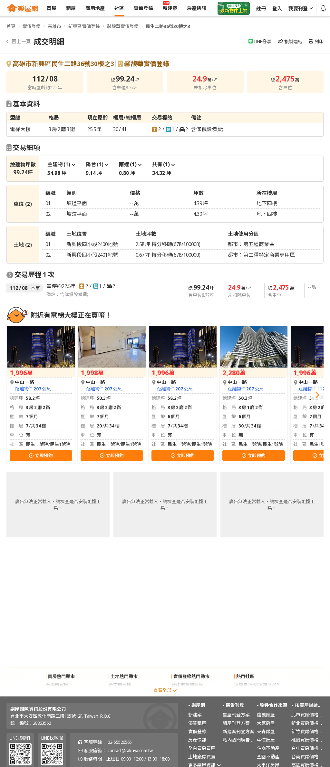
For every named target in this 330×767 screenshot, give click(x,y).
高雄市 (54, 26)
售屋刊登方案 (236, 715)
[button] (317, 395)
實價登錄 (32, 26)
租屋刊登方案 (236, 723)
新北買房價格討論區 (307, 723)
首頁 (10, 26)
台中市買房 (57, 685)
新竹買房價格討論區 (307, 731)
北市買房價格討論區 (307, 715)
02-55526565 (120, 742)
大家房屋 (266, 723)
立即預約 (44, 455)
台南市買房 (57, 693)
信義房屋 (266, 715)
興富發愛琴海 (247, 693)
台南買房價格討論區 (307, 756)
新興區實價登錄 (84, 26)
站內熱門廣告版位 (239, 740)
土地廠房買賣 (201, 756)
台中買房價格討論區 (307, 748)
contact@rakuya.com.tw (130, 750)
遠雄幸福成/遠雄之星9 (256, 685)
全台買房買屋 (201, 748)
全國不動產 (268, 756)
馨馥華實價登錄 (123, 26)
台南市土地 (120, 685)
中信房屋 (266, 740)
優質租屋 (197, 723)
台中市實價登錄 (187, 685)
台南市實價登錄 (187, 693)
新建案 (195, 715)
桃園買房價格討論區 (307, 740)
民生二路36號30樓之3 (168, 26)
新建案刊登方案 (238, 731)
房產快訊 (197, 740)
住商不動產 (268, 748)
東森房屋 (266, 731)
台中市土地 (120, 693)
